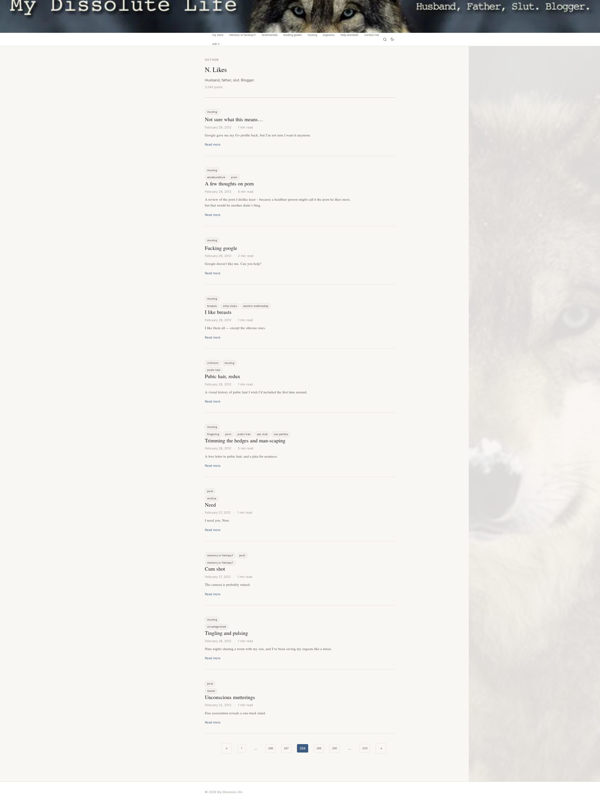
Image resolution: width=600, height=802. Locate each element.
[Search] (385, 39)
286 (270, 748)
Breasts (212, 306)
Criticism (212, 363)
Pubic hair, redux (222, 376)
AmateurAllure (216, 177)
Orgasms (328, 35)
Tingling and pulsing (226, 632)
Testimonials (270, 35)
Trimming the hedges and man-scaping (245, 440)
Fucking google (221, 248)
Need (210, 504)
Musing (312, 35)
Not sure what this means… (234, 119)
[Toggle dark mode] (392, 39)
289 (318, 748)
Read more (213, 144)
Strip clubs (230, 306)
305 (365, 748)
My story (218, 35)
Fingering (213, 434)
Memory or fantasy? (242, 35)
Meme (211, 691)
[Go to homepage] (300, 16)
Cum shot (215, 568)
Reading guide (292, 35)
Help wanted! (349, 35)
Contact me (371, 35)
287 (286, 748)
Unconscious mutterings (230, 697)
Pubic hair (213, 370)
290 (334, 748)
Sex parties (281, 434)
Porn (234, 177)
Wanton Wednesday (255, 306)
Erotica (211, 498)
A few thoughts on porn (229, 183)
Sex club (262, 434)
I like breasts (218, 312)
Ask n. (216, 43)
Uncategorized (216, 626)
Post (210, 491)
